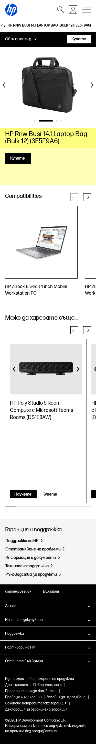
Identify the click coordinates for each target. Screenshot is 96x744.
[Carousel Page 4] (61, 121)
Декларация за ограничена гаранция (36, 709)
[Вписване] (73, 9)
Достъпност (16, 685)
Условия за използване (66, 697)
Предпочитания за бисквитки (31, 691)
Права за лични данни (23, 697)
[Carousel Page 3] (57, 121)
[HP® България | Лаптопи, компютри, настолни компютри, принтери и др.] (11, 10)
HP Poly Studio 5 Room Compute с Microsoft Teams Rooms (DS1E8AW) (41, 410)
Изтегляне (14, 679)
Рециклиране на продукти (51, 679)
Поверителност (47, 685)
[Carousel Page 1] (35, 121)
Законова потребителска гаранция (35, 703)
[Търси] (60, 9)
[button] (87, 197)
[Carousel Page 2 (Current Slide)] (46, 121)
